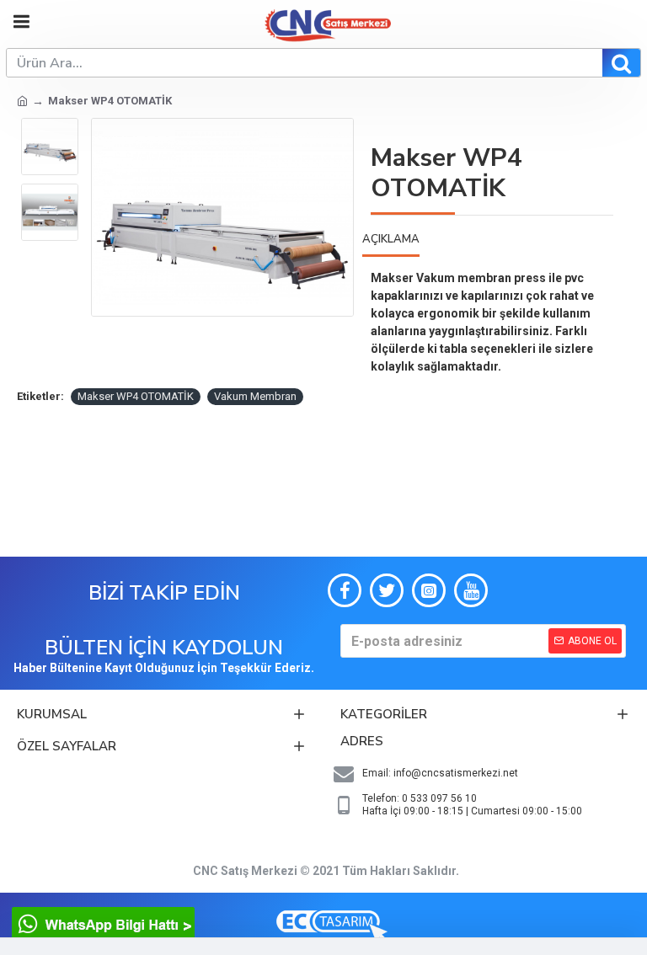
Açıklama (391, 239)
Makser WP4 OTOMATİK (136, 396)
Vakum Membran (255, 396)
